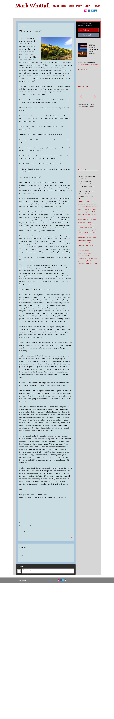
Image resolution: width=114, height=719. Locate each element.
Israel (79, 209)
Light (86, 211)
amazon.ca (83, 64)
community (81, 242)
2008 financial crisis (83, 204)
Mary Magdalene (86, 214)
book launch (86, 232)
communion (90, 240)
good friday (88, 263)
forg (89, 258)
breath (79, 235)
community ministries (90, 242)
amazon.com (94, 64)
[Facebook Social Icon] (89, 11)
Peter (92, 217)
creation (89, 248)
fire (86, 258)
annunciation (81, 224)
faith (93, 255)
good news (94, 263)
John (86, 209)
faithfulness (81, 258)
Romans (80, 219)
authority (86, 227)
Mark (93, 211)
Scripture (85, 219)
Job (82, 209)
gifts (87, 260)
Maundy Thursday (82, 217)
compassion (81, 245)
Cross (79, 206)
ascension (80, 227)
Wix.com (67, 584)
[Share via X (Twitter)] (24, 532)
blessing (80, 232)
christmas (89, 237)
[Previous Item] (81, 96)
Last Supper (81, 211)
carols (83, 235)
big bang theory (89, 230)
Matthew (93, 214)
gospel (79, 266)
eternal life (88, 255)
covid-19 (80, 248)
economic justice (82, 253)
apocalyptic (88, 224)
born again (93, 232)
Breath (91, 204)
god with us (81, 263)
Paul (89, 217)
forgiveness (94, 258)
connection (92, 245)
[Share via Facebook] (20, 532)
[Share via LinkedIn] (29, 532)
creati (84, 248)
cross (94, 248)
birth (95, 230)
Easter (83, 206)
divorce (87, 250)
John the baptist (92, 209)
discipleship (81, 250)
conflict (87, 245)
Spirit (90, 219)
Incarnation (95, 206)
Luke (90, 211)
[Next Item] (95, 96)
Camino (96, 204)
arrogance (94, 224)
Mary (79, 214)
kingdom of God (25, 526)
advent (80, 222)
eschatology (81, 255)
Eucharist (88, 206)
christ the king (82, 237)
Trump (94, 219)
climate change (82, 240)
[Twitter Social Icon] (92, 11)
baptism (92, 227)
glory (91, 260)
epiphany (90, 253)
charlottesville (90, 235)
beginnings (81, 230)
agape (84, 222)
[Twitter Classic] (63, 580)
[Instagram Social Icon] (85, 11)
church (94, 237)
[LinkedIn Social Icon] (95, 11)
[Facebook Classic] (61, 580)
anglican (89, 222)
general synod (81, 260)
